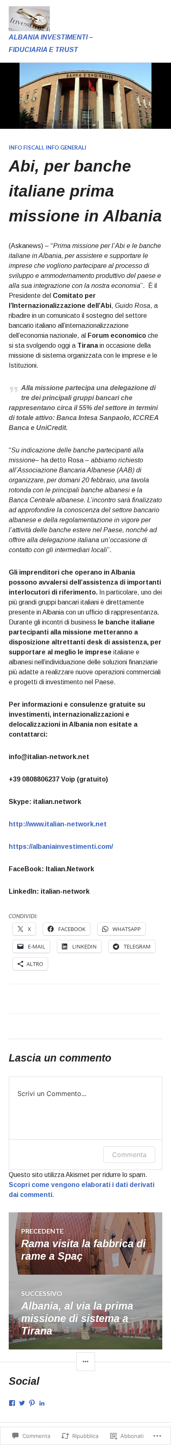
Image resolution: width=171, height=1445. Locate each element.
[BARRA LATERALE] (85, 1361)
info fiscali (26, 147)
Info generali (66, 147)
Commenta (129, 1154)
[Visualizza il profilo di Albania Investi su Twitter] (22, 1403)
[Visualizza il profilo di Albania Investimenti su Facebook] (12, 1403)
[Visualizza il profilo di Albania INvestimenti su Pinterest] (32, 1403)
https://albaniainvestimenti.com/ (61, 846)
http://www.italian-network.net (58, 824)
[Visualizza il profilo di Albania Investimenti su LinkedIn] (42, 1403)
